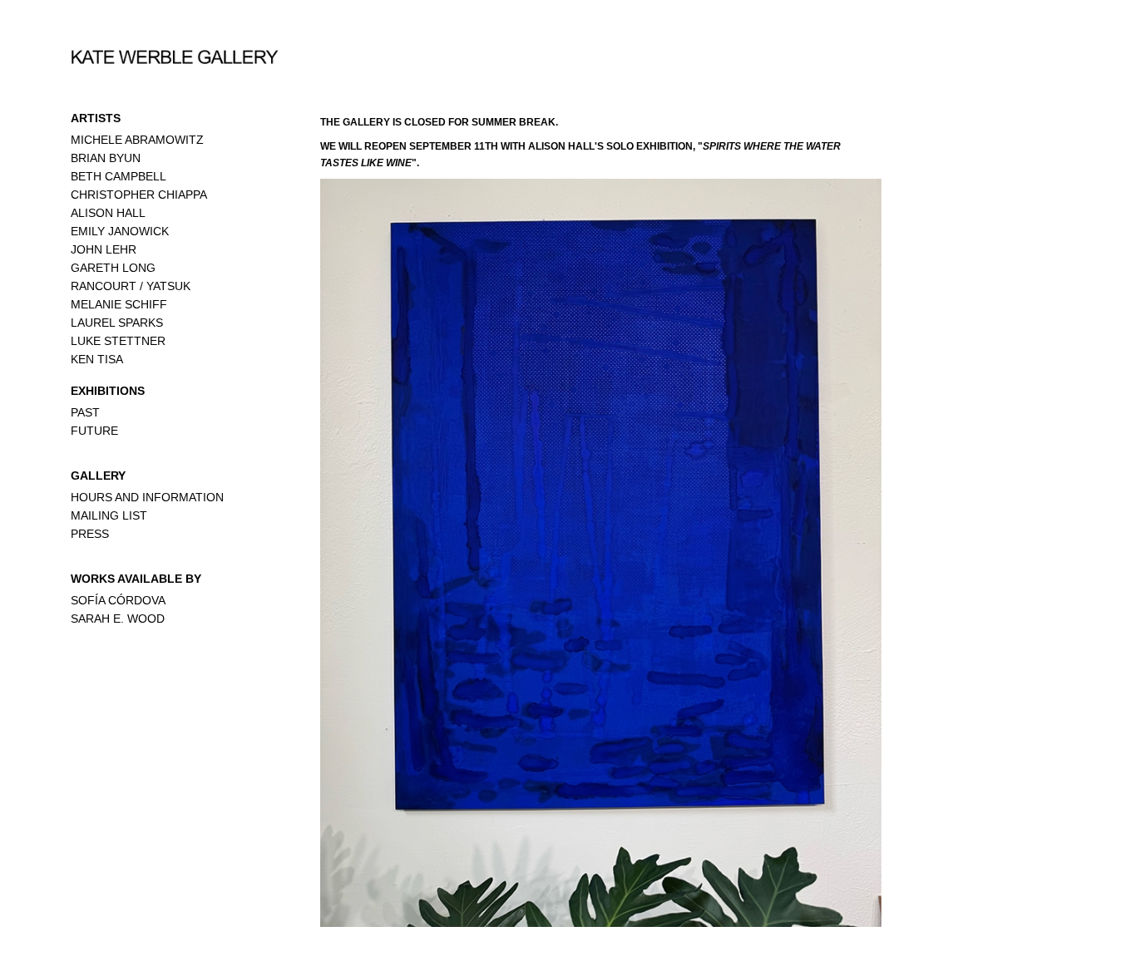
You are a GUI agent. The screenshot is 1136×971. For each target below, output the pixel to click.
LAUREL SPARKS (117, 322)
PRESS (90, 533)
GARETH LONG (113, 267)
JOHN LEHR (103, 249)
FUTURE (94, 430)
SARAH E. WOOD (118, 618)
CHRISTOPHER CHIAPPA (139, 194)
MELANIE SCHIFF (119, 304)
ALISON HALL (108, 212)
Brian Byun (106, 158)
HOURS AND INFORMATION (147, 497)
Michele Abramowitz (137, 139)
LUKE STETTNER (118, 340)
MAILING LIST (109, 515)
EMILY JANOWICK (120, 231)
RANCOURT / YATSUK (130, 286)
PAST (85, 412)
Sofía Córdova (118, 600)
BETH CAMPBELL (118, 176)
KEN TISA (97, 359)
